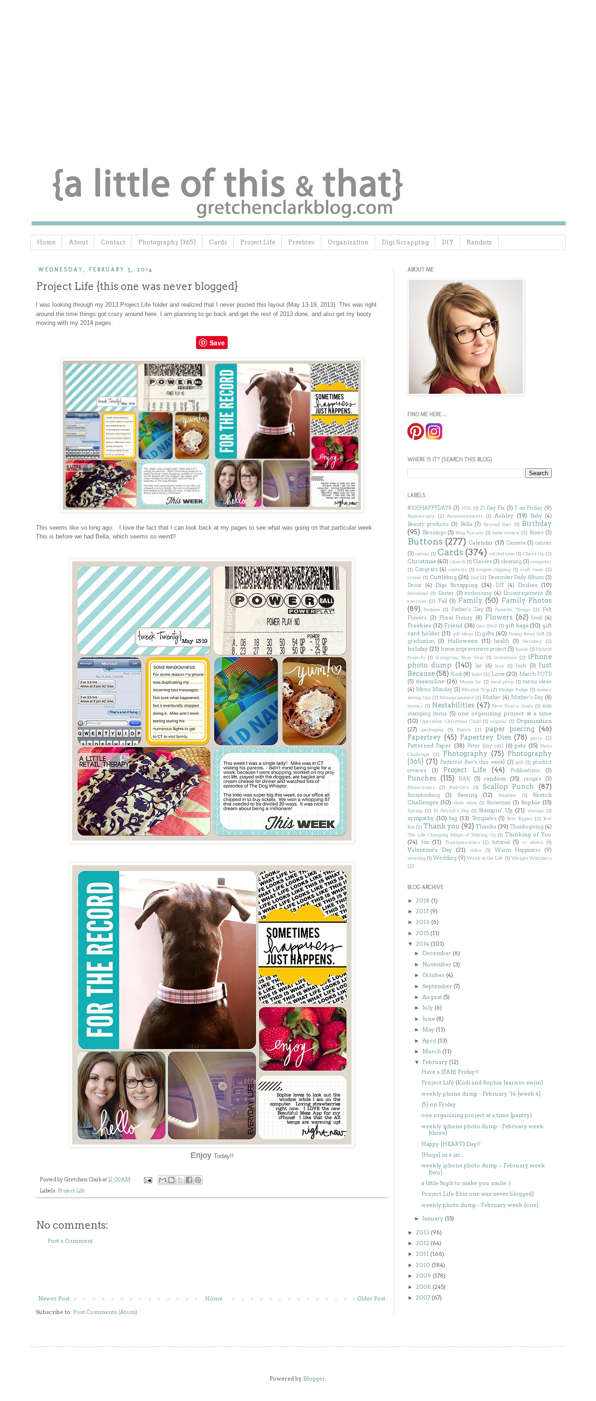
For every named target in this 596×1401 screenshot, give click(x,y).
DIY (448, 242)
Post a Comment (70, 1240)
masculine (430, 681)
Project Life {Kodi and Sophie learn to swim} (482, 1082)
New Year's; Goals (512, 705)
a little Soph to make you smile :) (466, 1182)
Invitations (505, 657)
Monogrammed (457, 697)
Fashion (432, 609)
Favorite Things (512, 609)
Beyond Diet (498, 524)
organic (498, 721)
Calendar (480, 542)
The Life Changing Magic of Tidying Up (451, 834)
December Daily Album (516, 577)
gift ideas (463, 633)
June (429, 1018)
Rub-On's (459, 787)
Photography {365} (167, 242)
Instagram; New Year (459, 657)
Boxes (536, 533)
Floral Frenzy (456, 618)
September (438, 986)
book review (506, 532)
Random (479, 242)
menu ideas (537, 682)
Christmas (421, 561)
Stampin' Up (495, 810)
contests (457, 569)
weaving (416, 858)
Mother (491, 697)
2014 (423, 943)
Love (498, 673)
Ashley (504, 515)
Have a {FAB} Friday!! (450, 1071)
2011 (423, 1253)
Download (417, 593)
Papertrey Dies (485, 737)
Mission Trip (476, 689)
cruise (414, 577)
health (501, 641)
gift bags (516, 625)
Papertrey (424, 737)
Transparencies (462, 842)
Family (470, 600)
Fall (442, 601)
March (432, 1051)
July (428, 1007)
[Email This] (162, 1180)
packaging (432, 729)
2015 (423, 933)
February (435, 1061)
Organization (348, 242)
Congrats (426, 569)
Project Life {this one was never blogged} (477, 1193)
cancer (543, 543)
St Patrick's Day (451, 810)
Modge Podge (513, 689)
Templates (484, 818)
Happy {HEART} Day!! (451, 1143)
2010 (424, 1264)
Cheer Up (533, 553)
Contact (113, 242)
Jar (478, 666)
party (536, 738)
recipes (533, 779)
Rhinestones (421, 787)
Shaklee (507, 795)
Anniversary (421, 516)
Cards (218, 242)
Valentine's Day (429, 849)
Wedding (445, 858)
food (536, 618)
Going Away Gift (527, 633)
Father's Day (467, 609)
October (434, 974)
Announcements (465, 516)
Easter (446, 593)
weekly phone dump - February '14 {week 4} (481, 1093)
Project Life (257, 242)
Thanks (485, 826)
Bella (466, 524)
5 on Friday (528, 508)
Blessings (434, 533)
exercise (417, 601)
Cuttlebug (443, 576)
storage (536, 810)
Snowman (499, 803)
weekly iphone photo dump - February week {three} (482, 1129)
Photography (465, 753)
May (429, 1029)
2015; (466, 508)
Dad (475, 577)
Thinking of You (528, 834)
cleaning (511, 562)
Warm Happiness (517, 850)
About (78, 242)
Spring (415, 810)
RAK (464, 779)
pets (520, 745)
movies (415, 705)
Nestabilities (453, 705)
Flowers (499, 617)
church (458, 561)
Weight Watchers (531, 858)
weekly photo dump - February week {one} (480, 1204)
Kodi (456, 674)
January (433, 1218)
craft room (531, 569)
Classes (482, 562)
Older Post (371, 1298)
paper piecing (510, 729)
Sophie (530, 802)
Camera (516, 543)
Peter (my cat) (485, 746)
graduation (420, 641)
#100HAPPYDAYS (429, 508)
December (437, 953)
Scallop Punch (509, 786)
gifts (488, 633)
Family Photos (526, 600)
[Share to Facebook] (189, 1180)
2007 (424, 1297)
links (477, 674)
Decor (414, 585)
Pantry (464, 729)
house (521, 649)
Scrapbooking (423, 795)
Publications (525, 771)
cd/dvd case (502, 553)
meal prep (502, 681)
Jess (499, 665)
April (430, 1040)
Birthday (537, 523)
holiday (417, 648)
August (432, 996)
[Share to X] (180, 1180)
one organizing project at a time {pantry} (476, 1114)
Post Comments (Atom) (105, 1311)
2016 (423, 921)
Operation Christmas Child (450, 721)
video (475, 850)
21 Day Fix (492, 508)
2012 (423, 1242)
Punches (421, 778)
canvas (422, 553)
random (495, 778)
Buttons (425, 541)
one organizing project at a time (505, 713)
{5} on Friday (438, 1104)
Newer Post (54, 1298)
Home (46, 242)
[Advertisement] (211, 1270)
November (437, 964)
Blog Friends (470, 532)
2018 (423, 900)
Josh (520, 666)
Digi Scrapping (405, 242)
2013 (423, 1232)
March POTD (535, 674)
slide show (465, 802)
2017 (423, 911)
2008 (424, 1286)
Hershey (532, 641)
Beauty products (428, 524)
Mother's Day (527, 697)
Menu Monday (434, 690)
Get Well (486, 625)
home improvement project (474, 649)
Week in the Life (485, 858)
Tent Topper (520, 818)
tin (425, 841)
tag (453, 818)
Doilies (527, 584)
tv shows (532, 842)
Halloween (462, 640)
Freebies (301, 242)
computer (541, 561)
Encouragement (523, 593)
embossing (478, 593)
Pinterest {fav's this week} (472, 762)
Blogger (314, 1378)
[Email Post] (147, 1180)
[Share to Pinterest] (198, 1180)
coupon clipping (493, 569)
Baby (536, 516)
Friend (453, 625)
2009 (424, 1275)
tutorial (501, 842)
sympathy (420, 818)
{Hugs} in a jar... (443, 1154)
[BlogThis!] (171, 1180)
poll (519, 762)
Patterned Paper (429, 745)
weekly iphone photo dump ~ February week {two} (483, 1168)
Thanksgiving (527, 827)
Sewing (467, 794)
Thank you (441, 826)
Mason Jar (471, 681)
